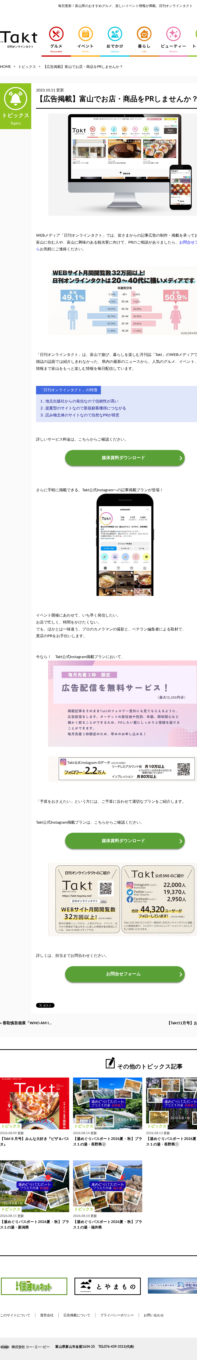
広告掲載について (76, 1315)
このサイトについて (15, 1315)
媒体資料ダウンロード (123, 458)
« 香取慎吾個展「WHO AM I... (26, 1023)
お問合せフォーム (123, 974)
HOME (5, 67)
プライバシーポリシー (117, 1315)
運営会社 (47, 1315)
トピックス (27, 67)
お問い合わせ (154, 1315)
